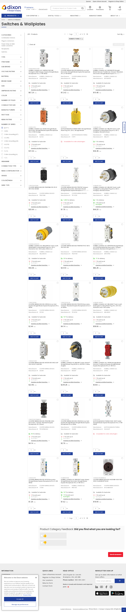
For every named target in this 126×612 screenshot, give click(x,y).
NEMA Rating (6, 119)
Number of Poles (8, 100)
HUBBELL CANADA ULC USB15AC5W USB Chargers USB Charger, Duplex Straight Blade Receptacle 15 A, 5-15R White (43, 72)
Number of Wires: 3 (75, 39)
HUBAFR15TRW (98, 244)
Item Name (5, 62)
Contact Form (47, 586)
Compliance (5, 574)
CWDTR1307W (65, 302)
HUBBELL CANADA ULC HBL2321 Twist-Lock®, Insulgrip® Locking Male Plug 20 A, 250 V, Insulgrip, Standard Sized (107, 188)
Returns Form (48, 583)
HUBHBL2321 (97, 185)
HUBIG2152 (32, 127)
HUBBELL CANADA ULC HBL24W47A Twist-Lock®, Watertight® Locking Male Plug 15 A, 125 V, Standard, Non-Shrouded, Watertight (43, 247)
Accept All (20, 599)
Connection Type (8, 166)
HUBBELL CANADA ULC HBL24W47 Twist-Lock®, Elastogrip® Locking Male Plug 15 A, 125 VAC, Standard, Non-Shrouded (107, 305)
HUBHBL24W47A (34, 244)
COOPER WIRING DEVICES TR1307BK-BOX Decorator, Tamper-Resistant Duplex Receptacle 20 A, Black (41, 422)
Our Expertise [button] (31, 16)
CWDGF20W (33, 361)
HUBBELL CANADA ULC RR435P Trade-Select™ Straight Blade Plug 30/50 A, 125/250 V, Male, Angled (75, 364)
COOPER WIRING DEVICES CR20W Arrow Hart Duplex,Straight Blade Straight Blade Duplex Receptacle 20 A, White (75, 422)
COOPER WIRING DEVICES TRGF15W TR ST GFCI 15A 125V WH (75, 246)
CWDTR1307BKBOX (35, 419)
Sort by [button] (120, 34)
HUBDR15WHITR (98, 69)
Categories (6, 35)
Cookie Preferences (65, 609)
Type (3, 57)
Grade (4, 176)
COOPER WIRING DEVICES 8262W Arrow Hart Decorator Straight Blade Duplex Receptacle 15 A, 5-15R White (75, 72)
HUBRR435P (65, 361)
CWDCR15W (32, 302)
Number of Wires (8, 124)
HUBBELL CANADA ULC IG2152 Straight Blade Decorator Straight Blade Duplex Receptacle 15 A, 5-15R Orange (43, 130)
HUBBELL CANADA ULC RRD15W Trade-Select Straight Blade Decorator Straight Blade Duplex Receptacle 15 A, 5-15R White (75, 481)
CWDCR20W (65, 419)
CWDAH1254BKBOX (99, 478)
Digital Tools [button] (53, 16)
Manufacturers (95, 16)
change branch (43, 9)
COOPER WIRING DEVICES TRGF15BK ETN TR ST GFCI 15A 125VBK (43, 188)
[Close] (36, 577)
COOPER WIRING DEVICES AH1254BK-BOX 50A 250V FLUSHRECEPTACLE (107, 480)
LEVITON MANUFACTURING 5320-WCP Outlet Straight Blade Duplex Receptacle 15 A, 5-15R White (107, 422)
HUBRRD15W (65, 478)
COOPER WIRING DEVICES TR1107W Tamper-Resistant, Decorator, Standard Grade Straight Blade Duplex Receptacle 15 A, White (75, 188)
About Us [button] (114, 16)
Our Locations (48, 580)
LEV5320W (96, 419)
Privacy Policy (27, 595)
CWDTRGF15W (65, 244)
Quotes (88, 1)
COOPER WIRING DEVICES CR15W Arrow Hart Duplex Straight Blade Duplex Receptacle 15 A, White (44, 305)
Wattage (5, 115)
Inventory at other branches (39, 90)
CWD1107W (32, 478)
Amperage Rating (8, 91)
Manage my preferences (20, 604)
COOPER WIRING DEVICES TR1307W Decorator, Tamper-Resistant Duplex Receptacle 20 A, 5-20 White (76, 305)
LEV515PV (64, 127)
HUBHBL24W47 (98, 302)
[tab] (11, 35)
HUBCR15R (96, 361)
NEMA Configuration (10, 171)
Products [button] (11, 16)
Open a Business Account (52, 574)
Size (3, 86)
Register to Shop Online (116, 1)
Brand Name (6, 81)
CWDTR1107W (65, 185)
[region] (20, 592)
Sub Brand (5, 67)
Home (3, 19)
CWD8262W (65, 69)
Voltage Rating (8, 71)
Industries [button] (74, 16)
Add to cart (34, 103)
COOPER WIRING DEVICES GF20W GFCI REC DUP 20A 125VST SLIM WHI (43, 363)
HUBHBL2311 (97, 127)
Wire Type (5, 185)
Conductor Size (8, 105)
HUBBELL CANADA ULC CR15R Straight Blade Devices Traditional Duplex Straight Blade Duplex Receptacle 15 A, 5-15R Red (107, 364)
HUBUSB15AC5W (34, 69)
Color (4, 95)
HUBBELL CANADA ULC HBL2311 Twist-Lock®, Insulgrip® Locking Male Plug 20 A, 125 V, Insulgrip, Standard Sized (106, 130)
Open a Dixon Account (100, 1)
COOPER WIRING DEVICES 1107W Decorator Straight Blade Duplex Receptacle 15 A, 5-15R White (43, 481)
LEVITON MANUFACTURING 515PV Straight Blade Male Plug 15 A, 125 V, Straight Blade (76, 129)
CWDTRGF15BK (33, 185)
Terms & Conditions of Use (80, 609)
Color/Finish (7, 180)
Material (5, 76)
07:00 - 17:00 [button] (30, 9)
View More (5, 161)
